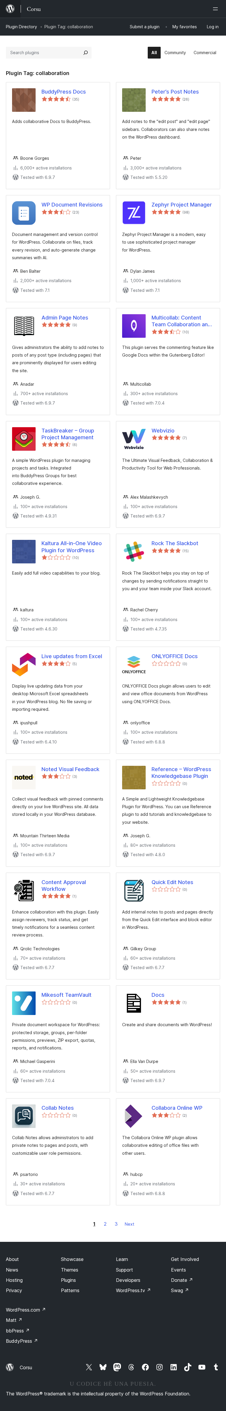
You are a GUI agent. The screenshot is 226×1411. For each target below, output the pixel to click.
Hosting (14, 1280)
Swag (180, 1290)
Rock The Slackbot (175, 543)
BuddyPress (22, 1341)
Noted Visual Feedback (70, 769)
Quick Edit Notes (172, 882)
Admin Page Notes (64, 318)
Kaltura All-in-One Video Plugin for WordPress (71, 546)
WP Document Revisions (72, 205)
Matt (14, 1320)
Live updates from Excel (71, 656)
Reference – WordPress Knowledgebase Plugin (181, 772)
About (12, 1259)
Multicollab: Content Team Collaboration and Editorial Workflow (181, 321)
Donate (182, 1280)
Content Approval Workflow (63, 885)
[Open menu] (216, 9)
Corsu (26, 1367)
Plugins (68, 1280)
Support (124, 1270)
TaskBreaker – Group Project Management (67, 433)
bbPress (18, 1331)
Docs (158, 995)
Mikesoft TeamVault (66, 995)
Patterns (70, 1290)
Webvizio (163, 430)
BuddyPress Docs (63, 92)
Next (129, 1224)
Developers (128, 1280)
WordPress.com (26, 1310)
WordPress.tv (133, 1290)
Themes (69, 1270)
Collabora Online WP (177, 1108)
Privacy (14, 1290)
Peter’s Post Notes (175, 92)
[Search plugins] (86, 53)
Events (178, 1270)
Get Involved (185, 1259)
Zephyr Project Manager (182, 205)
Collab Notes (57, 1108)
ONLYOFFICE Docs (175, 656)
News (12, 1270)
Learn (122, 1259)
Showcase (72, 1259)
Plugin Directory (21, 26)
